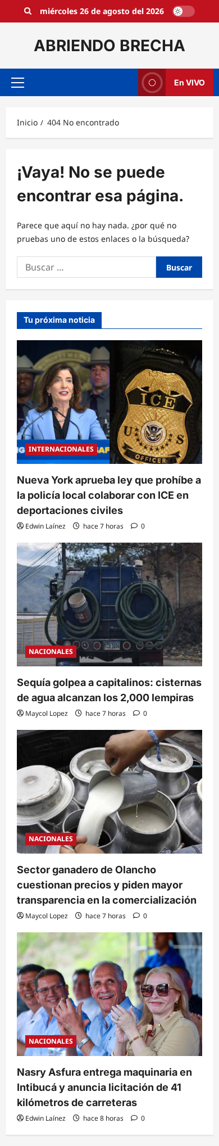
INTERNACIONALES (61, 449)
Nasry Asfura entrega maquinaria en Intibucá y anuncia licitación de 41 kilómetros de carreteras (104, 1087)
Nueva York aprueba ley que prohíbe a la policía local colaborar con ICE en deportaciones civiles (109, 495)
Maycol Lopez (46, 713)
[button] (18, 82)
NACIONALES (51, 651)
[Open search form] (27, 11)
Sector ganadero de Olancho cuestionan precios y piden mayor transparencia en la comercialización (107, 885)
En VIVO (189, 82)
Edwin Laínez (45, 526)
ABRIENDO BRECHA (109, 45)
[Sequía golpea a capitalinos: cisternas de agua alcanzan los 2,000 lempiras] (109, 604)
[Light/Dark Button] (183, 11)
